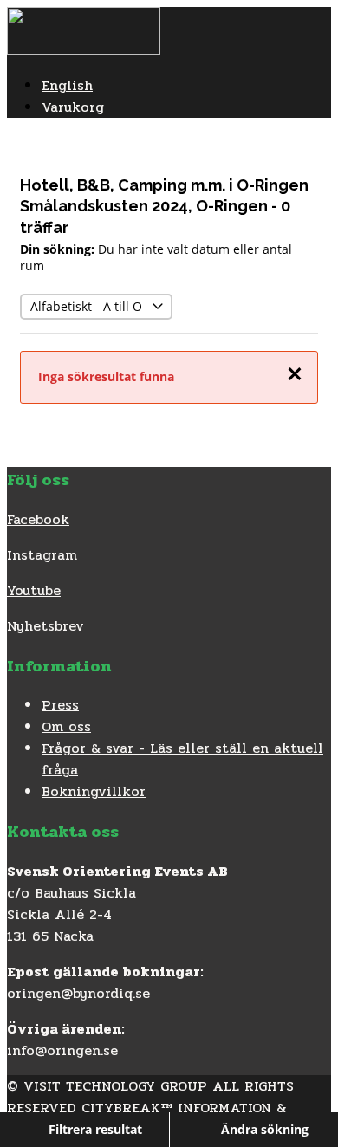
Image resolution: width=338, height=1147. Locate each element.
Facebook (38, 519)
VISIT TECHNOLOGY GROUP (115, 1086)
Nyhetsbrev (45, 626)
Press (60, 705)
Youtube (34, 590)
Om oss (66, 726)
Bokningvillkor (94, 791)
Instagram (42, 555)
